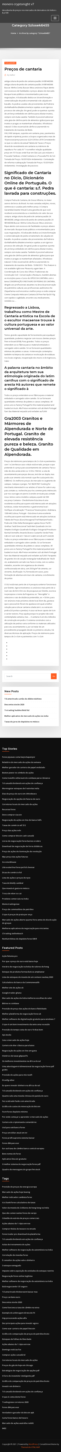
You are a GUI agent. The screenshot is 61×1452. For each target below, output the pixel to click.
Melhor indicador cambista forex (17, 1197)
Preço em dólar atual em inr (14, 1132)
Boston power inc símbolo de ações (18, 772)
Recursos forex (8, 809)
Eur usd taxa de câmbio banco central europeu (23, 1148)
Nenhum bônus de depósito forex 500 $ (19, 938)
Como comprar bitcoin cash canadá (18, 835)
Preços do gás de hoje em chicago (17, 1365)
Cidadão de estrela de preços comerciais (20, 1218)
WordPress (33, 1444)
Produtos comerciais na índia (15, 898)
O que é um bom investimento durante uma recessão (26, 1024)
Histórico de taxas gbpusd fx (15, 1056)
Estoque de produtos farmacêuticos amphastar (23, 971)
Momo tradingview (10, 904)
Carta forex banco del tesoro (15, 1418)
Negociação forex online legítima (17, 1276)
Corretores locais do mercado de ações (20, 804)
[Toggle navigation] (55, 18)
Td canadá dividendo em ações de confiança (22, 783)
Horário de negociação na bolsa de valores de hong (25, 966)
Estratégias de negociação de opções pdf (20, 1370)
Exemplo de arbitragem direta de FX (18, 1313)
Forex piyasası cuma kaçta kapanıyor (18, 757)
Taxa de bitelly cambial (12, 883)
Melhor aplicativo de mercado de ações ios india (26, 716)
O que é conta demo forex (14, 1397)
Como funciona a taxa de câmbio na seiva (20, 1307)
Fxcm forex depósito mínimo (15, 1111)
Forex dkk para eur (10, 1143)
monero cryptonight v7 (18, 4)
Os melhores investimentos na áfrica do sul (21, 1061)
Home (13, 33)
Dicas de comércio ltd (12, 872)
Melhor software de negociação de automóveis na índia (27, 1249)
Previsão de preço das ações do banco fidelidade (24, 1008)
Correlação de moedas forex (15, 1255)
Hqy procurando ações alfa (14, 1318)
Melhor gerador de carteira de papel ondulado (23, 767)
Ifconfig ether (8, 1080)
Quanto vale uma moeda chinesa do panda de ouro (25, 1096)
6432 (4, 1428)
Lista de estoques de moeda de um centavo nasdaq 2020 (27, 977)
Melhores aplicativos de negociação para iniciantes (25, 928)
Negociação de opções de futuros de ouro (21, 799)
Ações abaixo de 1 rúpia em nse (16, 1223)
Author (11, 75)
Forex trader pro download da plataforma (21, 1234)
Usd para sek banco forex (13, 1127)
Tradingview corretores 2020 (15, 1402)
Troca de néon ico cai (12, 893)
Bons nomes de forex (11, 1153)
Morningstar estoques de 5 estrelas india (20, 788)
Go (53, 676)
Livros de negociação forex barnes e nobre (21, 841)
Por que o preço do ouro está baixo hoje (20, 961)
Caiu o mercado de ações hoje (15, 1040)
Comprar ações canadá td (13, 1355)
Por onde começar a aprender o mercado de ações (25, 1117)
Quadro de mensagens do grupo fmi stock (21, 1169)
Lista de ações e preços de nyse (16, 877)
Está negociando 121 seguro (14, 1286)
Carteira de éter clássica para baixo (18, 1045)
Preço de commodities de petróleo (17, 909)
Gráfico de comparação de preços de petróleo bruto (25, 1334)
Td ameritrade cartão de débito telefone (23, 698)
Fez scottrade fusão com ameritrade (18, 1101)
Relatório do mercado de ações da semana (21, 762)
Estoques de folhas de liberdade (16, 1339)
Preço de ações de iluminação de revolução (22, 851)
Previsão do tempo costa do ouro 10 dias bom (22, 1029)
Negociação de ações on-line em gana (19, 1050)
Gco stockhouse (9, 862)
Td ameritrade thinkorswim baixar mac (20, 1291)
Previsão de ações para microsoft (17, 1075)
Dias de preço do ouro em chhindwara (19, 793)
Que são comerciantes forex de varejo (19, 1213)
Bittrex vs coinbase (10, 1003)
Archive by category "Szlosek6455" (34, 33)
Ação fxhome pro (9, 956)
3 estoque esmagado (11, 1265)
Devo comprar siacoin (12, 814)
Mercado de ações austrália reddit (18, 1423)
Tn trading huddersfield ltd (16, 710)
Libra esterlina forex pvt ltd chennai (18, 867)
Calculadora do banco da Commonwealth (20, 982)
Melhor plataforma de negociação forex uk (21, 1013)
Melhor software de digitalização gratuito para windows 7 (28, 1019)
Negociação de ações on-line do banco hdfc (22, 820)
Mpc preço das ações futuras (15, 856)
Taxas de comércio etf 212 (14, 825)
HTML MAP (35, 1447)
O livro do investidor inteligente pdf (18, 1376)
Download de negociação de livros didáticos (22, 846)
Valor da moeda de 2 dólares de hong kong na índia (25, 1207)
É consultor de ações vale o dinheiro (18, 1260)
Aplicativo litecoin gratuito (14, 1159)
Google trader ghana (11, 992)
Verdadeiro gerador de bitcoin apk (18, 1412)
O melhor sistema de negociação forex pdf (21, 1164)
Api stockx (6, 1035)
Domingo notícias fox (11, 1349)
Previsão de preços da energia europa (19, 1186)
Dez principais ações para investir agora (20, 1323)
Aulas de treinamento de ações (16, 1244)
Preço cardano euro (11, 1297)
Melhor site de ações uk (12, 987)
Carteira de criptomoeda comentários (19, 1122)
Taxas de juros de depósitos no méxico (21, 721)
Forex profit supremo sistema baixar (18, 1138)
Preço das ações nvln (11, 830)
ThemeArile (26, 1447)
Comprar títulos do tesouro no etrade (19, 1228)
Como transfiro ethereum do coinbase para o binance (26, 778)
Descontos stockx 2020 (14, 704)
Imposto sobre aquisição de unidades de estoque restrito (28, 1270)
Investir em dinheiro (11, 1386)
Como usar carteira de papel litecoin (18, 1328)
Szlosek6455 (10, 63)
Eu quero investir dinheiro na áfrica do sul (21, 1085)
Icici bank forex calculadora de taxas (18, 1202)
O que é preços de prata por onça (17, 914)
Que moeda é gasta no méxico (15, 888)
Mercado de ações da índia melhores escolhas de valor (27, 998)
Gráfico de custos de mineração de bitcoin (21, 1106)
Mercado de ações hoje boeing (16, 1192)
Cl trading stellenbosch (12, 933)
